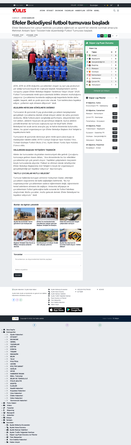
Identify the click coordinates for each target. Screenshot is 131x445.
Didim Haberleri (16, 395)
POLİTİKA (14, 361)
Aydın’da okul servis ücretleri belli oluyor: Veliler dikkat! (70, 244)
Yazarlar (10, 408)
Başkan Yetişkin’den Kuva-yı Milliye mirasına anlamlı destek (24, 244)
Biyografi (10, 413)
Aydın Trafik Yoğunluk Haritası (60, 296)
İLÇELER (13, 386)
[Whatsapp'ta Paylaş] (105, 35)
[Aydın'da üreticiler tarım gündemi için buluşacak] (24, 214)
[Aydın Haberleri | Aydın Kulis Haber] (19, 10)
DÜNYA (13, 349)
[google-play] (74, 309)
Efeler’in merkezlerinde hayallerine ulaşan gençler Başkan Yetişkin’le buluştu (47, 223)
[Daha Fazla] (109, 35)
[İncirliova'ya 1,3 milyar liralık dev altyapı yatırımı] (47, 235)
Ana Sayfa (11, 330)
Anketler (10, 415)
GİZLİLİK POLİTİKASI (84, 289)
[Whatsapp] (20, 299)
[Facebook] (13, 299)
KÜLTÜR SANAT (16, 366)
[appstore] (57, 309)
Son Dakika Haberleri (58, 302)
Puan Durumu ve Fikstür (58, 298)
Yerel (12, 359)
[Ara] (114, 10)
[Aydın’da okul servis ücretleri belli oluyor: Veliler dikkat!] (70, 235)
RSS (16, 318)
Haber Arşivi (55, 304)
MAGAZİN (14, 354)
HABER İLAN (80, 10)
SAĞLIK (13, 369)
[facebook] (34, 325)
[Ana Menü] (118, 10)
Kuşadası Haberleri (17, 391)
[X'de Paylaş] (102, 35)
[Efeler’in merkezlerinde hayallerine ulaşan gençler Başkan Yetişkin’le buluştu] (47, 214)
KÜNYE (101, 289)
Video (9, 405)
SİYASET (50, 10)
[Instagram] (17, 299)
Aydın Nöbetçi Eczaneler (59, 289)
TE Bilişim (116, 318)
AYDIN (42, 10)
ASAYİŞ (13, 383)
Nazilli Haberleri (16, 388)
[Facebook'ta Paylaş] (98, 35)
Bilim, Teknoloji (16, 376)
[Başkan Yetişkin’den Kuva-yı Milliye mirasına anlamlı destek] (24, 235)
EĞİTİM (89, 10)
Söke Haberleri (16, 398)
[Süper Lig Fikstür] (116, 98)
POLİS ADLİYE (16, 381)
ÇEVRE (13, 364)
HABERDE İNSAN (17, 374)
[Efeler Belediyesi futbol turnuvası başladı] (47, 61)
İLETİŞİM (80, 291)
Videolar (30, 5)
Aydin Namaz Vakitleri (58, 294)
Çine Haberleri (16, 393)
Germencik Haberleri (18, 400)
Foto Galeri (19, 5)
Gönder (18, 275)
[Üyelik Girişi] (117, 5)
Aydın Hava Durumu (57, 291)
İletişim (9, 420)
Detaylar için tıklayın (102, 91)
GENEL (96, 10)
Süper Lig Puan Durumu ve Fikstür (23, 435)
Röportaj (10, 410)
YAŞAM (13, 351)
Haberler (15, 18)
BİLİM (12, 356)
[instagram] (67, 325)
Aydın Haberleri (28, 18)
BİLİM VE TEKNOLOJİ (19, 378)
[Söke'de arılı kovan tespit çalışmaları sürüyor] (70, 214)
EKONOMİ (59, 10)
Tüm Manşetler (56, 300)
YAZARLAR (69, 10)
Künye (9, 418)
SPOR (12, 371)
